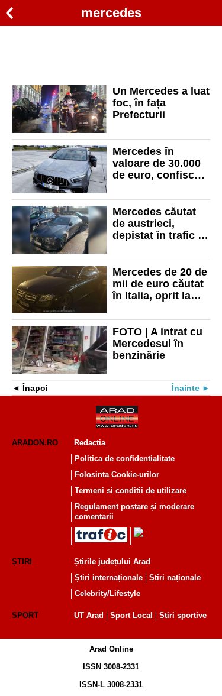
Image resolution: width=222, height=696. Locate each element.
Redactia (89, 442)
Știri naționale (175, 577)
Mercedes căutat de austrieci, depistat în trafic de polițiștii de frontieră (161, 223)
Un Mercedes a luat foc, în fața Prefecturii (161, 103)
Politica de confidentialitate (125, 458)
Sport (25, 615)
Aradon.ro (35, 442)
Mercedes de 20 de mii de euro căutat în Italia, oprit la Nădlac (159, 284)
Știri (22, 561)
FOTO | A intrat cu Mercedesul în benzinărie (157, 343)
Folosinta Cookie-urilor (117, 474)
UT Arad (89, 615)
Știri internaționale (109, 577)
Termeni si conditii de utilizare (130, 490)
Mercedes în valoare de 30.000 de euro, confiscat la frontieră (158, 163)
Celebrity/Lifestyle (107, 593)
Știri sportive (183, 615)
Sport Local (131, 615)
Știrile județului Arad (112, 561)
